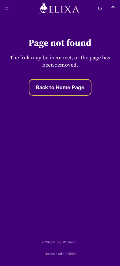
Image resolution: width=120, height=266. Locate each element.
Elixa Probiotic (65, 242)
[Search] (100, 8)
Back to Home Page (60, 87)
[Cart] (113, 8)
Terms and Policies (60, 253)
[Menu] (6, 8)
